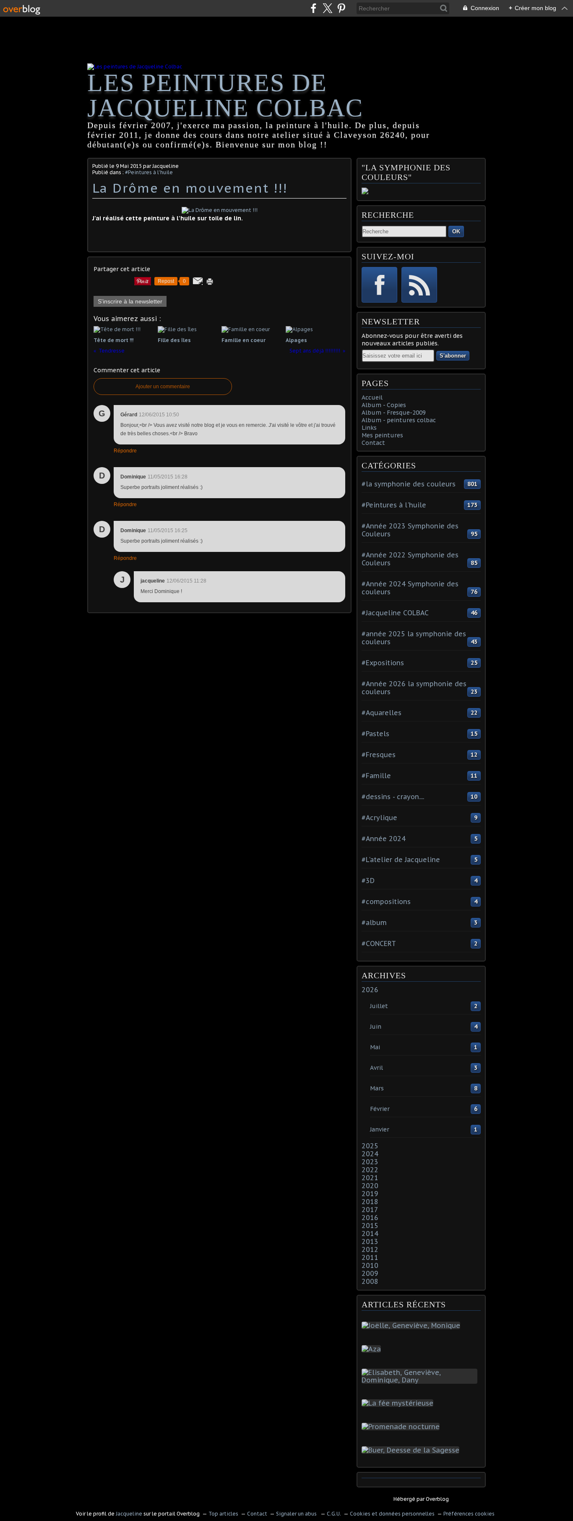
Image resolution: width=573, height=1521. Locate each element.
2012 (370, 1249)
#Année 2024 (384, 838)
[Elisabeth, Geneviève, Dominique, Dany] (421, 1380)
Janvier (379, 1129)
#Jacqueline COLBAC (395, 613)
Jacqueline (129, 1514)
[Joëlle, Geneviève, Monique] (413, 1325)
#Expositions (383, 663)
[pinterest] (341, 8)
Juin (375, 1026)
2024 (370, 1154)
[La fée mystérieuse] (399, 1403)
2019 (370, 1193)
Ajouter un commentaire (162, 386)
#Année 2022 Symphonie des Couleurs (410, 559)
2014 (370, 1233)
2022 (370, 1170)
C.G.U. (334, 1514)
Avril (376, 1067)
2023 (370, 1162)
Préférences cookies (469, 1514)
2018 (370, 1201)
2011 (370, 1257)
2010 (370, 1265)
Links (369, 427)
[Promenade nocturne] (402, 1426)
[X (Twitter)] (327, 8)
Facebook (379, 284)
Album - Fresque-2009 (394, 412)
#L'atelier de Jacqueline (401, 859)
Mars (377, 1088)
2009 (370, 1273)
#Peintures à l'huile (149, 172)
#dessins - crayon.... (393, 796)
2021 (370, 1177)
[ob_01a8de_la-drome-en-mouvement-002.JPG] (220, 210)
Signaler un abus (297, 1514)
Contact (373, 443)
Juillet (379, 1006)
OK (456, 231)
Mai (375, 1047)
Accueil (372, 397)
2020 (370, 1185)
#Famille (376, 775)
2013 (370, 1241)
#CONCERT (379, 943)
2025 (370, 1146)
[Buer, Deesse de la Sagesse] (412, 1450)
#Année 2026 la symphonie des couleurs (414, 687)
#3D (368, 880)
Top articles (223, 1514)
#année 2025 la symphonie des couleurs (414, 638)
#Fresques (379, 754)
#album (374, 922)
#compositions (386, 901)
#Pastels (375, 733)
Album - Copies (384, 405)
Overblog (437, 1499)
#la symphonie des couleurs (409, 484)
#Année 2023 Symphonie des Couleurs (410, 530)
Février (380, 1109)
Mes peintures (382, 435)
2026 (370, 989)
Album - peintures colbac (399, 420)
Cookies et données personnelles (392, 1514)
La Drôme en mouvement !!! (189, 188)
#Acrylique (379, 817)
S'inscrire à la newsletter (130, 301)
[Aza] (373, 1349)
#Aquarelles (381, 712)
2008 (370, 1281)
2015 (370, 1225)
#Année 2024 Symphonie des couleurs (410, 588)
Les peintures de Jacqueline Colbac (225, 95)
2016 (370, 1217)
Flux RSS (419, 284)
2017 (370, 1209)
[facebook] (313, 8)
